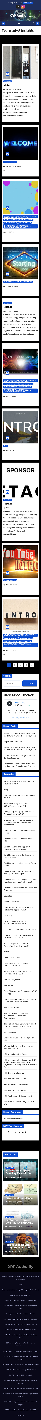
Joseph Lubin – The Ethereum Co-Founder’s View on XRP (18, 936)
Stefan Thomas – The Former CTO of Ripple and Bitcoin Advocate (20, 1000)
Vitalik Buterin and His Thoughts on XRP (19, 1039)
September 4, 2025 (13, 166)
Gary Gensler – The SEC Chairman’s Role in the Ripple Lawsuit (19, 908)
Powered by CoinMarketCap (20, 718)
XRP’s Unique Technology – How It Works (19, 1103)
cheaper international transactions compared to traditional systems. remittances (20, 216)
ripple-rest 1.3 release (13, 742)
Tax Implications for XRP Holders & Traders (20, 1314)
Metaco (7, 85)
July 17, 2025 (10, 396)
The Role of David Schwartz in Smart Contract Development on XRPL (20, 1025)
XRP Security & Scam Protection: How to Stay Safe (20, 1388)
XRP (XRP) (20, 702)
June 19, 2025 (10, 650)
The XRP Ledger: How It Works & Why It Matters (20, 1324)
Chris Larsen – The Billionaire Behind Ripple (19, 831)
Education (7, 81)
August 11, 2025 (12, 232)
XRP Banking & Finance (14, 1073)
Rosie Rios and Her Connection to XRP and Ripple (20, 992)
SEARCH (29, 683)
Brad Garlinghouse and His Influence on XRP (19, 796)
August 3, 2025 (11, 286)
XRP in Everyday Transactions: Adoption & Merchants (20, 1364)
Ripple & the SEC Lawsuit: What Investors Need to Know (21, 1307)
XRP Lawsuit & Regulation (15, 1090)
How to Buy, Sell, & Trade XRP (20, 1295)
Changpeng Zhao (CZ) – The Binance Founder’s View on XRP (20, 813)
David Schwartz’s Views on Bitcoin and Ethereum (20, 889)
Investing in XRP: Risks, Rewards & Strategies (20, 1300)
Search (7, 676)
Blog (5, 446)
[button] (34, 23)
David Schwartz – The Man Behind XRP (18, 840)
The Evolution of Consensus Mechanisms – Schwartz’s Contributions (16, 1015)
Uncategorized (10, 1032)
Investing (8, 916)
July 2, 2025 (10, 508)
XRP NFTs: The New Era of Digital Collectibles (20, 1370)
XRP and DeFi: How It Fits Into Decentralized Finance (20, 1351)
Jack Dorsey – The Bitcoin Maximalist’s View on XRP (15, 922)
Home (21, 1284)
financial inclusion (10, 220)
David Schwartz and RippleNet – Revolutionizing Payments (17, 848)
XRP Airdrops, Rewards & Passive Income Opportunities (20, 1344)
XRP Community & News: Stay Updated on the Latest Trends (20, 1357)
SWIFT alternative (25, 222)
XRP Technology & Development (18, 1096)
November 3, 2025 (15, 1251)
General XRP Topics (10, 162)
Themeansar (20, 1279)
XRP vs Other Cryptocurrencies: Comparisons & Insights (20, 1403)
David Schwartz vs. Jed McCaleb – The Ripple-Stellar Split (18, 872)
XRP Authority (20, 16)
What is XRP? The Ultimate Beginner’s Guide (18, 281)
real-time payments (10, 222)
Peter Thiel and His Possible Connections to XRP (16, 964)
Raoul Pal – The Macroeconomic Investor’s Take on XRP (18, 972)
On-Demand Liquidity (26, 220)
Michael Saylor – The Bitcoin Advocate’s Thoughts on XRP (16, 944)
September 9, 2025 (13, 89)
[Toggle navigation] (19, 23)
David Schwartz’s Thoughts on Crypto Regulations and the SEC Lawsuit (20, 880)
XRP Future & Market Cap (15, 1079)
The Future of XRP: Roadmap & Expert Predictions (20, 1319)
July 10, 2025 (10, 450)
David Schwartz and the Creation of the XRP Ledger (19, 856)
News (6, 952)
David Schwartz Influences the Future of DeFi (20, 864)
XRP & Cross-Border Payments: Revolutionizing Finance (20, 1336)
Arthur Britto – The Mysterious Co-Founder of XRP (19, 782)
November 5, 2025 (15, 1177)
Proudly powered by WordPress (13, 1276)
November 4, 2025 (15, 1202)
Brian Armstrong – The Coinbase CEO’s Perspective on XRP (18, 804)
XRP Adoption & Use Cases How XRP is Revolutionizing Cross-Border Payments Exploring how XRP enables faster (17, 226)
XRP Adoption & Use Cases (15, 1054)
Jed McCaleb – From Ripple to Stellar (20, 929)
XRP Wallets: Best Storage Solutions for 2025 (20, 1410)
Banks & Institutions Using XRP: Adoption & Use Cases (20, 1290)
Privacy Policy (20, 1415)
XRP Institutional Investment (16, 1084)
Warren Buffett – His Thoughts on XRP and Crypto (18, 1047)
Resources (8, 985)
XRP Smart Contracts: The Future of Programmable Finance (20, 1395)
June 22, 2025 (11, 585)
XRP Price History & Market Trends (20, 1375)
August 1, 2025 (11, 311)
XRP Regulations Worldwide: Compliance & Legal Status (20, 1381)
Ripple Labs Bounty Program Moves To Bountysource (17, 1247)
